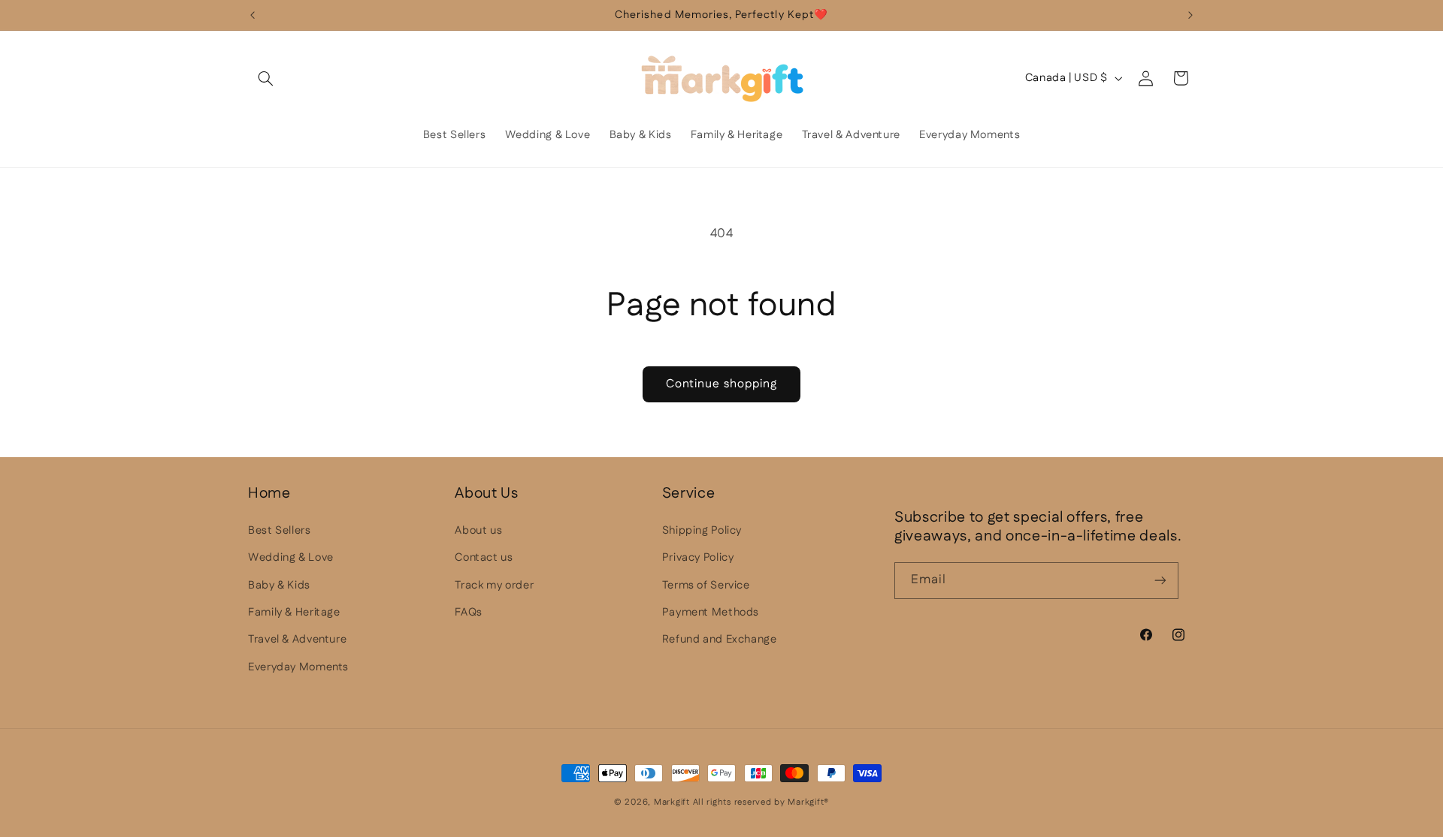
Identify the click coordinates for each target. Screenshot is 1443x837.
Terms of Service (706, 585)
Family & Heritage (294, 612)
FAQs (469, 612)
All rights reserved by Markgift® (761, 802)
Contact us (484, 557)
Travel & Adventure (297, 639)
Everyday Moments (298, 667)
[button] (265, 78)
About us (478, 530)
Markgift (672, 802)
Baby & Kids (279, 585)
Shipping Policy (702, 530)
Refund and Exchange (719, 639)
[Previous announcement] (252, 15)
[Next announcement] (1190, 15)
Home (269, 493)
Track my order (494, 585)
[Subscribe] (1160, 580)
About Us (486, 493)
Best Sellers (279, 530)
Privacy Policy (698, 557)
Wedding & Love (291, 557)
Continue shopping (721, 384)
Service (688, 493)
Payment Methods (710, 612)
